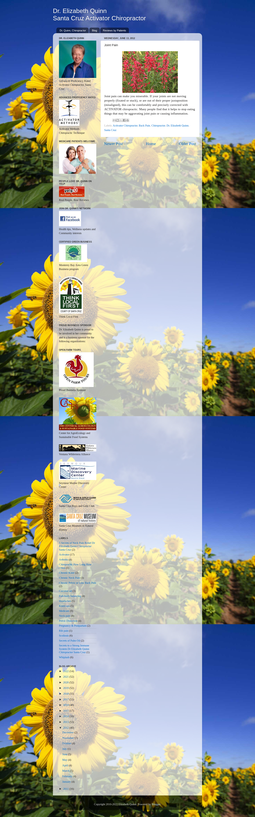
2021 (66, 676)
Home (151, 144)
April (65, 765)
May (65, 759)
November (68, 738)
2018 (66, 693)
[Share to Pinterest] (127, 120)
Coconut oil (65, 591)
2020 (66, 682)
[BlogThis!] (117, 120)
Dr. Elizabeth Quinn (178, 125)
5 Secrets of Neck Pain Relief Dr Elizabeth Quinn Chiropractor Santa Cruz (77, 546)
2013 (66, 722)
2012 (66, 727)
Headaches (65, 601)
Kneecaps (64, 606)
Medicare (64, 611)
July (64, 749)
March (66, 770)
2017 (66, 699)
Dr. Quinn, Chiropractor (73, 30)
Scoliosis (64, 635)
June (65, 754)
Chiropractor (158, 125)
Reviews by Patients (114, 30)
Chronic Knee (66, 572)
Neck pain (64, 615)
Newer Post (113, 144)
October (67, 743)
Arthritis (63, 559)
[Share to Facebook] (124, 120)
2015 (66, 710)
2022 (66, 671)
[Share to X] (121, 120)
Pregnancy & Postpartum (72, 625)
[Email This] (114, 120)
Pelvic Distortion (68, 620)
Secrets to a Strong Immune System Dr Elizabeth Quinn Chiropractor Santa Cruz (74, 649)
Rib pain (63, 630)
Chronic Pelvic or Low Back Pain (77, 582)
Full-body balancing (70, 596)
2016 (66, 705)
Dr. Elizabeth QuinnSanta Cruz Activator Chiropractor (99, 14)
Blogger (156, 804)
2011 (66, 788)
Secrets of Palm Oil (69, 640)
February (67, 776)
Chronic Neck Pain (69, 577)
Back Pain (144, 125)
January (66, 781)
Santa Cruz (110, 130)
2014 (66, 716)
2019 (66, 688)
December (68, 732)
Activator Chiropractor (125, 125)
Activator (64, 554)
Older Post (187, 144)
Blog (94, 30)
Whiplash (64, 657)
